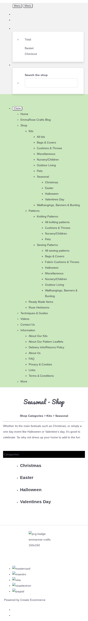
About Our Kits (38, 336)
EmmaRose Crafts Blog (35, 119)
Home (24, 114)
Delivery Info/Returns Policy (46, 347)
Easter (49, 188)
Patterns (34, 210)
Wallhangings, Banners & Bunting (58, 205)
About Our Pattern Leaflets (46, 341)
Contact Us (27, 324)
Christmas (51, 182)
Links (32, 370)
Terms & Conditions (41, 375)
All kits (41, 136)
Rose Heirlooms (39, 307)
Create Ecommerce (32, 599)
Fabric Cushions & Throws (62, 262)
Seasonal (43, 176)
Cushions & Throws (49, 148)
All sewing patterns (57, 250)
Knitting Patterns (47, 216)
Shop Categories (31, 415)
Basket (29, 48)
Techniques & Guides (34, 313)
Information (27, 330)
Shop (23, 125)
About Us (35, 353)
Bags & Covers (46, 142)
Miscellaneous (46, 153)
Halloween (52, 193)
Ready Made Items (41, 301)
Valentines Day (54, 199)
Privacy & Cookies (40, 364)
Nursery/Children (48, 159)
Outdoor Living (46, 165)
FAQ (31, 358)
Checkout (31, 53)
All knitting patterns (57, 222)
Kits (31, 131)
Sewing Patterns (47, 244)
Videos (24, 318)
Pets (40, 171)
